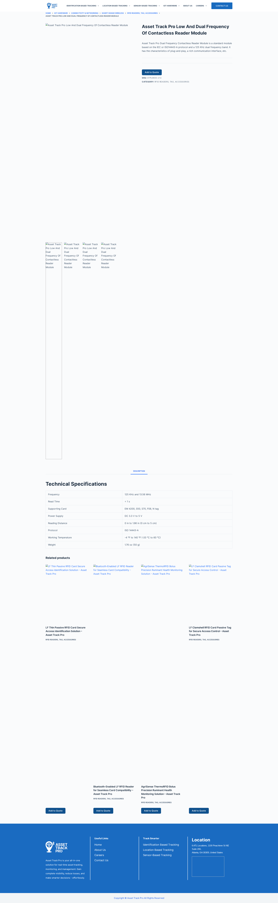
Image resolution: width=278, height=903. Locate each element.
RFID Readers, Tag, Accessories (171, 82)
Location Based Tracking (115, 6)
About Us (187, 6)
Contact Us (222, 6)
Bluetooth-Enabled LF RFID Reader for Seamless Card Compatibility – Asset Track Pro (113, 790)
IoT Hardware (170, 6)
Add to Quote (152, 72)
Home (98, 844)
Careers (200, 6)
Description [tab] (139, 471)
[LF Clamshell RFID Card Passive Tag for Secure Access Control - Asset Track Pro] (210, 593)
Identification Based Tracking (81, 6)
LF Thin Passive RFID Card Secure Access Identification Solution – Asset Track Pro (65, 631)
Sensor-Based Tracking (145, 6)
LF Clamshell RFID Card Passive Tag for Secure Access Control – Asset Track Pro (210, 631)
